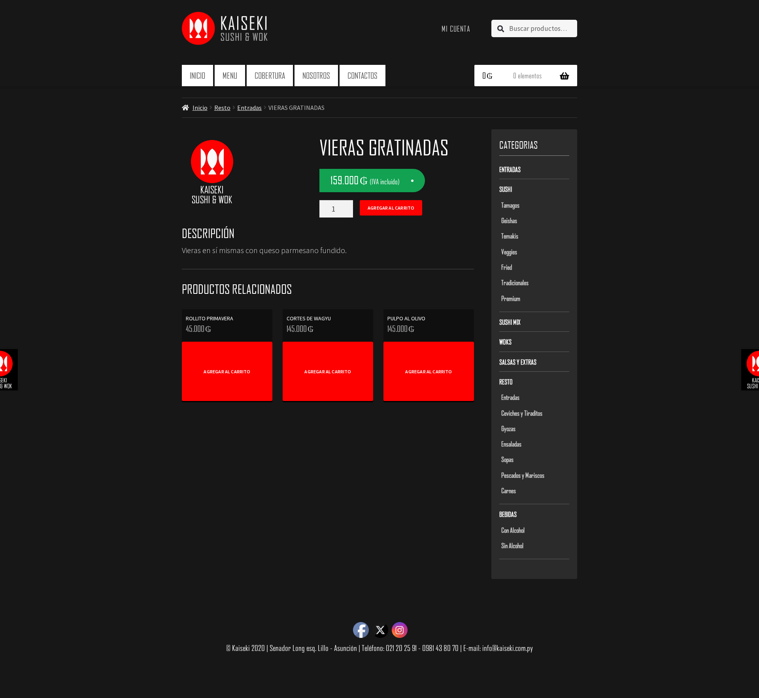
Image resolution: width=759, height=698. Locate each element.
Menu (230, 75)
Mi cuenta (456, 28)
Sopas (507, 459)
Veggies (509, 251)
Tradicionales (515, 282)
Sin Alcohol (512, 545)
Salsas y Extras (517, 362)
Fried (506, 267)
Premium (510, 298)
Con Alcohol (513, 530)
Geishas (509, 220)
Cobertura (270, 75)
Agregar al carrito (391, 208)
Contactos (362, 75)
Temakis (509, 235)
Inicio (197, 75)
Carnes (508, 490)
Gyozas (508, 428)
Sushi (505, 189)
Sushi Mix (510, 322)
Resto (222, 108)
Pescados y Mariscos (522, 475)
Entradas (249, 108)
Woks (505, 341)
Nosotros (316, 75)
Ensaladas (511, 443)
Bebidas (508, 514)
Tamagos (510, 205)
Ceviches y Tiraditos (521, 413)
